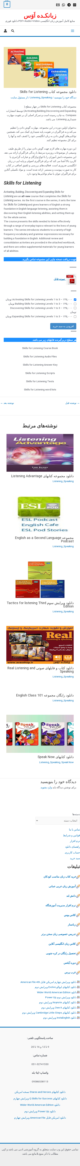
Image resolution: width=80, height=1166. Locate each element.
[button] (12, 31)
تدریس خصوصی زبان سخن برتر (58, 934)
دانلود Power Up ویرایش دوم (40, 1111)
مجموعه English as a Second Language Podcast (44, 539)
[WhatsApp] (63, 5)
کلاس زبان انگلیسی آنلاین (62, 943)
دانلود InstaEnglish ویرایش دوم (59, 1017)
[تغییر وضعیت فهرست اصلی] (71, 31)
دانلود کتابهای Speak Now (56, 757)
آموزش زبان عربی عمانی (62, 886)
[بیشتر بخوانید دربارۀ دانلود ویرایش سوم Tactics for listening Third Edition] (40, 579)
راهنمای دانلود (72, 846)
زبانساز (72, 924)
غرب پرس (70, 972)
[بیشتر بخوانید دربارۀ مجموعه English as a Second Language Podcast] (40, 514)
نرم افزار (75, 840)
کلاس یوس (70, 915)
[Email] (58, 5)
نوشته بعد (7, 403)
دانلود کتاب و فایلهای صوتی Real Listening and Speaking (40, 669)
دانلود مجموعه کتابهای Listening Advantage (42, 476)
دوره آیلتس (70, 962)
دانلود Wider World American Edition (57, 992)
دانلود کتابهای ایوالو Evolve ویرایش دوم (55, 987)
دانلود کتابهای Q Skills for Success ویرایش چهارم (40, 1098)
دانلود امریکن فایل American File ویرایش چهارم (40, 1117)
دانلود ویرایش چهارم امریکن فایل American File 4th (48, 981)
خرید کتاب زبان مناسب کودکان (60, 876)
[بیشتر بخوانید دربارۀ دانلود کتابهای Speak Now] (40, 733)
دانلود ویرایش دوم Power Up (60, 997)
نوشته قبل (72, 403)
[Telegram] (69, 5)
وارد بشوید (46, 787)
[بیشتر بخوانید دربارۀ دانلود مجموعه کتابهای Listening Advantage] (40, 452)
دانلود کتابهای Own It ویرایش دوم (58, 1007)
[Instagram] (74, 5)
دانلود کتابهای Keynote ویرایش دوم (57, 1002)
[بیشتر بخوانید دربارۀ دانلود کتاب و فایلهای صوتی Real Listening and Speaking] (40, 644)
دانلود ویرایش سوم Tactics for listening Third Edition (40, 604)
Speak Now (67, 762)
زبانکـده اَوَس (40, 15)
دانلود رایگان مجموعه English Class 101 (45, 695)
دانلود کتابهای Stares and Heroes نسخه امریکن (40, 1091)
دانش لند (71, 895)
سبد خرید (75, 858)
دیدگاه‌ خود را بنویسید (65, 97)
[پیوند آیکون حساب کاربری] (5, 30)
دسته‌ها (76, 814)
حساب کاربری (72, 852)
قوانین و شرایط (71, 835)
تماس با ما (74, 829)
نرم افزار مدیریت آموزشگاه (61, 905)
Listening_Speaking (41, 97)
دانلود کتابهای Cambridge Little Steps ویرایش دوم (49, 1012)
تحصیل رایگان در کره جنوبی (61, 953)
